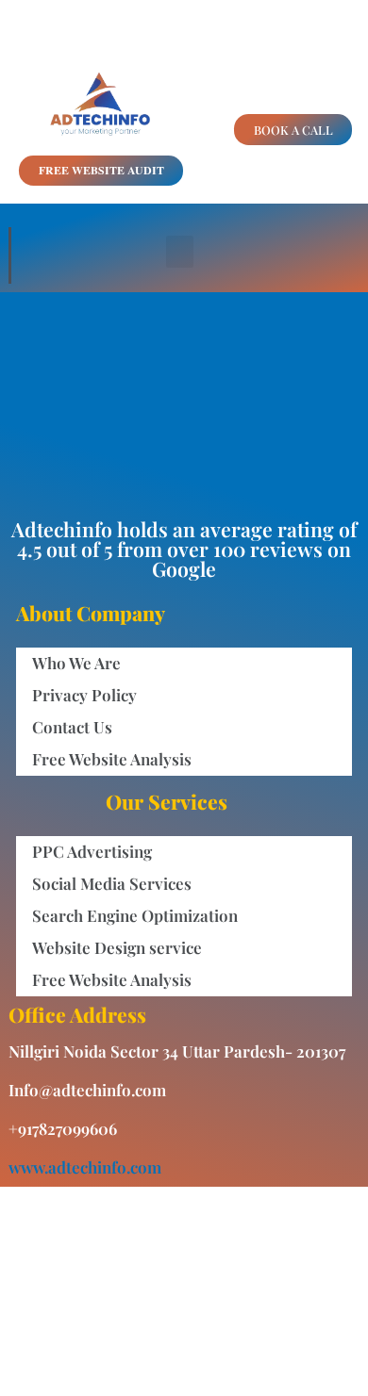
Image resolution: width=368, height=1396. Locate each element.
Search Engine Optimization (135, 915)
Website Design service (117, 947)
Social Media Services (112, 883)
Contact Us (72, 726)
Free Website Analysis (112, 758)
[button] (179, 252)
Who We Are (76, 662)
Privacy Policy (84, 694)
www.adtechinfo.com (84, 1167)
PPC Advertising (92, 851)
